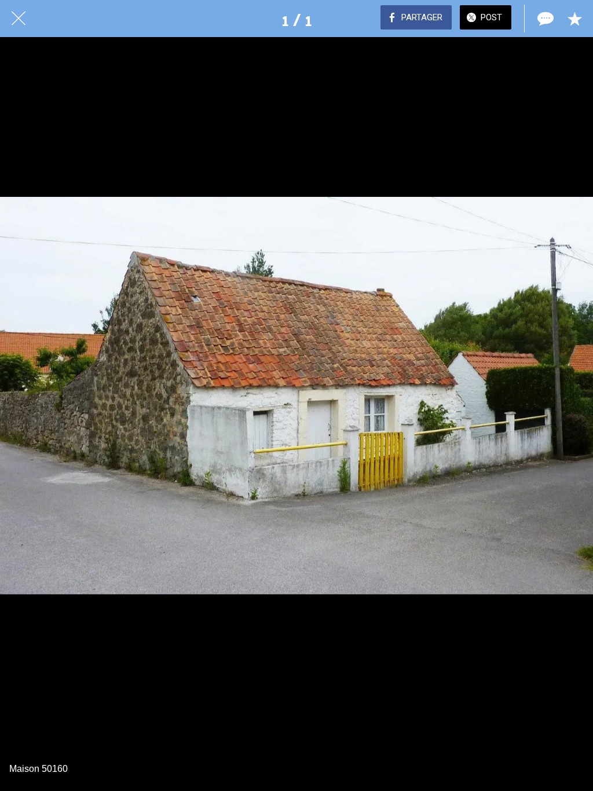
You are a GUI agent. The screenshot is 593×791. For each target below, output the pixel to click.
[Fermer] (18, 18)
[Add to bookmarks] (574, 18)
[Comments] (544, 18)
